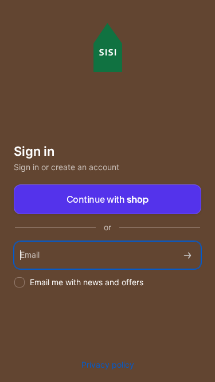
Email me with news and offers (86, 282)
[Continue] (187, 255)
